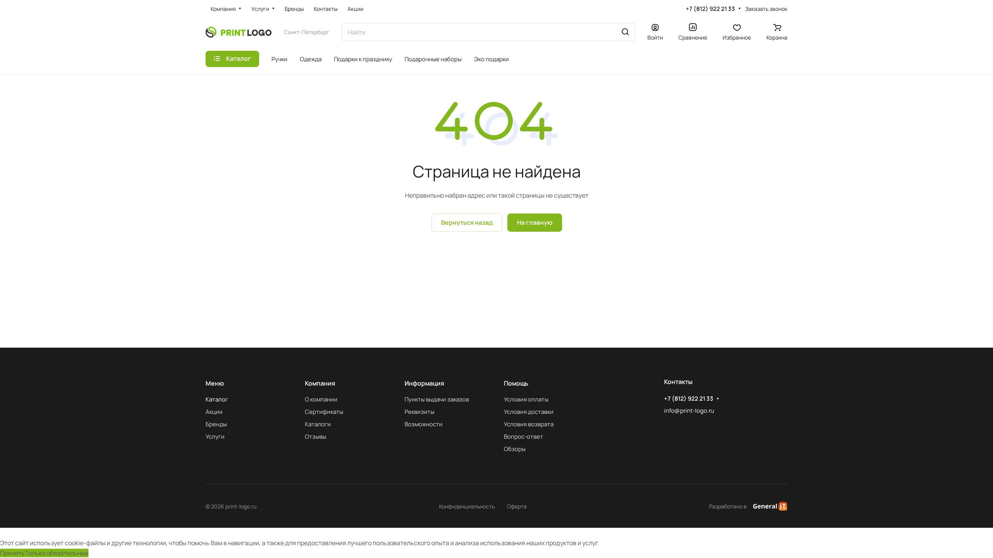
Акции (214, 412)
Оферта (517, 506)
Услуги (215, 436)
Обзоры (515, 449)
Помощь (516, 383)
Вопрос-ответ (523, 436)
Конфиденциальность (467, 506)
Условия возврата (529, 424)
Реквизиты (419, 412)
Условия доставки (529, 412)
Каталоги (318, 424)
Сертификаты (324, 412)
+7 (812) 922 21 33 (710, 8)
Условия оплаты (526, 399)
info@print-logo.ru (689, 410)
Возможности (424, 424)
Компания (320, 383)
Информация (424, 383)
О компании (321, 399)
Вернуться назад (467, 222)
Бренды (216, 424)
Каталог (217, 399)
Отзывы (315, 436)
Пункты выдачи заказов (437, 399)
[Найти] (625, 32)
